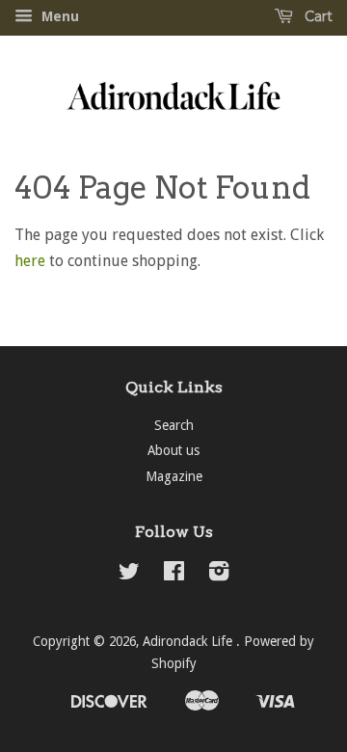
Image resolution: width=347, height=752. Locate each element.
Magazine (174, 476)
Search (174, 425)
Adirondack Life (189, 641)
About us (173, 450)
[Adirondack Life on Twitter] (129, 574)
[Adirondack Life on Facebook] (174, 574)
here (29, 261)
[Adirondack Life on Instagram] (218, 574)
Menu (58, 16)
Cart (317, 16)
